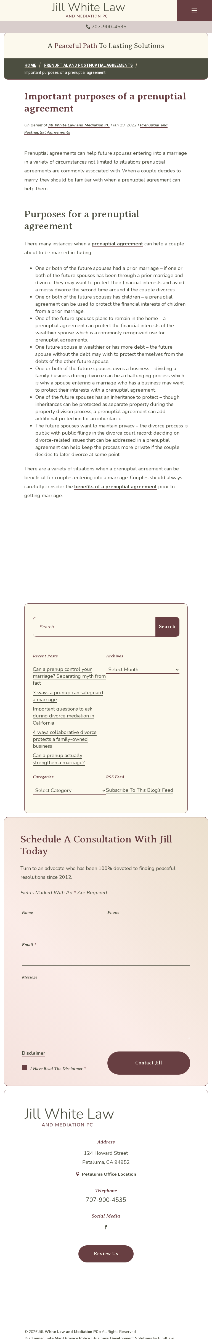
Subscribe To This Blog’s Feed (139, 790)
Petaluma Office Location (109, 1174)
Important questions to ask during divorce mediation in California (63, 716)
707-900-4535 (109, 26)
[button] (194, 10)
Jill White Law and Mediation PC (79, 125)
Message (29, 977)
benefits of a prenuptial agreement (115, 486)
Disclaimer (33, 1053)
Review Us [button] (106, 1253)
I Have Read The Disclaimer (58, 1068)
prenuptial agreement (117, 243)
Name (27, 912)
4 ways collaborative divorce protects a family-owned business (65, 739)
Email (29, 944)
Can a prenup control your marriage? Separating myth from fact (69, 676)
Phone (113, 912)
